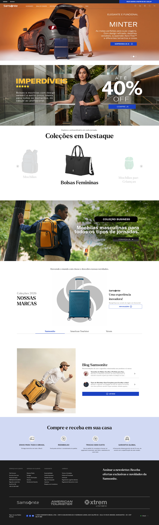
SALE (86, 6)
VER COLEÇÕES (124, 306)
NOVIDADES (29, 6)
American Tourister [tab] (79, 331)
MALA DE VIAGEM (41, 6)
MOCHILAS (53, 6)
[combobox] (143, 516)
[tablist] (79, 331)
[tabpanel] (79, 297)
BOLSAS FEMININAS (65, 6)
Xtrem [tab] (109, 331)
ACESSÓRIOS (78, 6)
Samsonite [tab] (50, 331)
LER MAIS (112, 394)
